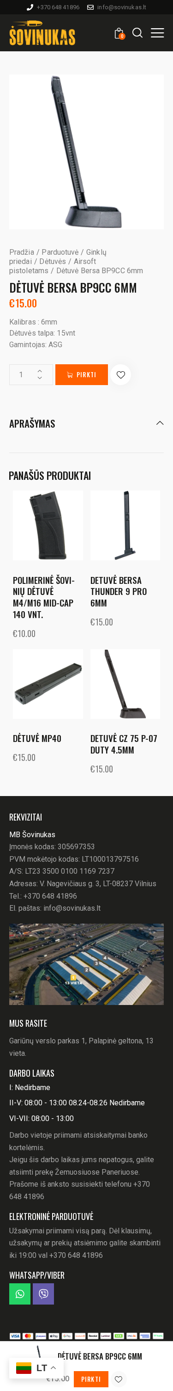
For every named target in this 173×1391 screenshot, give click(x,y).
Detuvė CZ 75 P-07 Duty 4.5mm (123, 743)
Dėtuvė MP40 (37, 738)
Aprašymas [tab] (32, 423)
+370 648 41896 (50, 896)
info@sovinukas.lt (72, 908)
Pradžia (21, 252)
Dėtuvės (52, 261)
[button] (157, 32)
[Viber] (43, 1294)
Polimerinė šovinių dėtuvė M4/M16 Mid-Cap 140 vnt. (44, 597)
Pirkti (86, 374)
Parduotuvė (60, 252)
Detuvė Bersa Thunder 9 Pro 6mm (118, 591)
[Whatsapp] (19, 1294)
